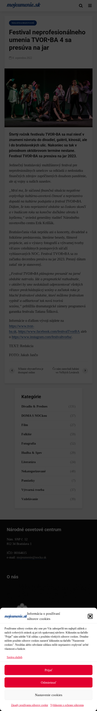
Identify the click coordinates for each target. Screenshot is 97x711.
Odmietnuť (48, 682)
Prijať (48, 670)
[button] (90, 616)
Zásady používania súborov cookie (29, 705)
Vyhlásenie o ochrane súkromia (67, 705)
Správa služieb (14, 657)
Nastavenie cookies (48, 695)
